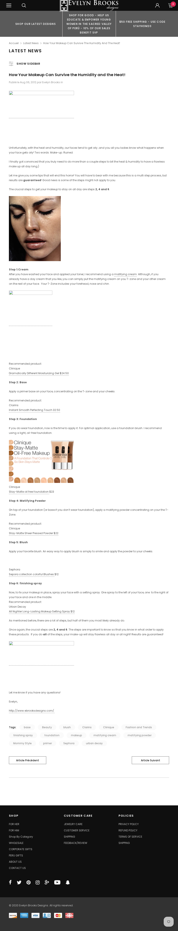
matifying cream (125, 274)
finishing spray (23, 735)
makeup (76, 735)
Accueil (14, 43)
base (27, 727)
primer (47, 743)
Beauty (47, 727)
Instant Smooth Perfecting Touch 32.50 (34, 410)
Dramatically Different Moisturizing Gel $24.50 (39, 373)
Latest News (31, 43)
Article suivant (150, 760)
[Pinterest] (28, 882)
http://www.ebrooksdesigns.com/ (32, 710)
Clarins (87, 727)
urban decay (94, 743)
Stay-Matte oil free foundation (29, 491)
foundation (51, 735)
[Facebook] (10, 882)
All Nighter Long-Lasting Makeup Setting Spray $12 (42, 611)
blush (67, 727)
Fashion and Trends (139, 727)
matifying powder (140, 735)
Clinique (108, 727)
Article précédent (27, 760)
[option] (35, 23)
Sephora (68, 743)
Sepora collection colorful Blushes (31, 574)
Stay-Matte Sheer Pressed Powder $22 (33, 533)
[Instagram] (38, 882)
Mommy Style (22, 743)
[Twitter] (19, 882)
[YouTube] (57, 882)
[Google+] (47, 882)
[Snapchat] (68, 882)
